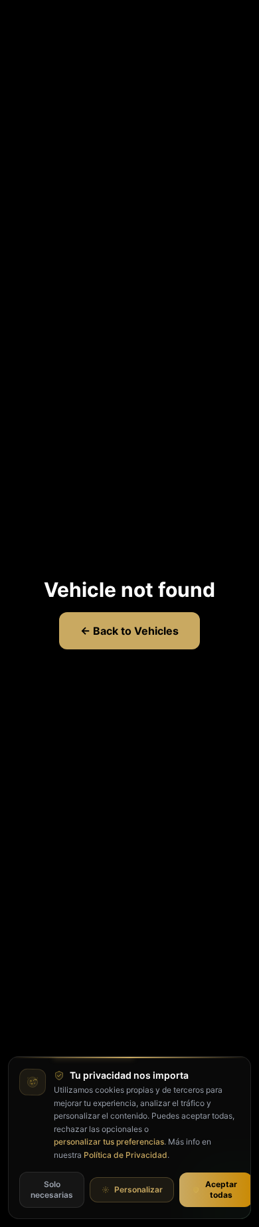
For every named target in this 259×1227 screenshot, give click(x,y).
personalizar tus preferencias (109, 1142)
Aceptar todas (221, 1189)
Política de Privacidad (125, 1155)
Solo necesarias (52, 1189)
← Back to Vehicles (129, 630)
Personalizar (138, 1189)
